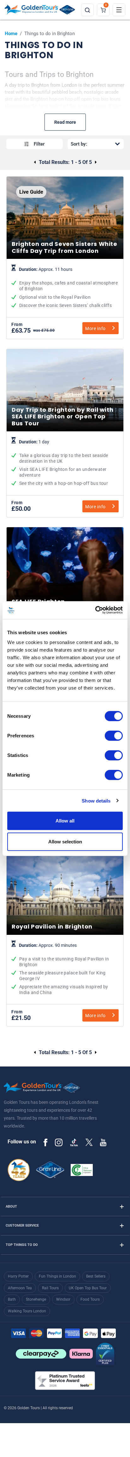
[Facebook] (45, 1142)
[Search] (87, 9)
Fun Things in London (57, 1276)
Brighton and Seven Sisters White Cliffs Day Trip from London (65, 288)
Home (11, 33)
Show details (96, 800)
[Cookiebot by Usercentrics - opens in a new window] (95, 610)
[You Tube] (103, 1142)
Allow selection (65, 841)
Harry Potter (18, 1276)
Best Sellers (95, 1276)
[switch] (114, 736)
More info (95, 328)
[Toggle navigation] (119, 9)
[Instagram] (58, 1142)
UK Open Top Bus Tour (88, 1288)
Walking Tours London (27, 1311)
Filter (39, 144)
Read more (65, 122)
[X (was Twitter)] (89, 1142)
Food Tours (90, 1299)
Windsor (63, 1299)
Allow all (65, 820)
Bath (12, 1299)
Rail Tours (50, 1288)
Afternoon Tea (20, 1288)
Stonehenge (36, 1299)
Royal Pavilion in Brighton (65, 969)
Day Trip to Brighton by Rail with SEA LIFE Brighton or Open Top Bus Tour (65, 463)
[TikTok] (74, 1142)
